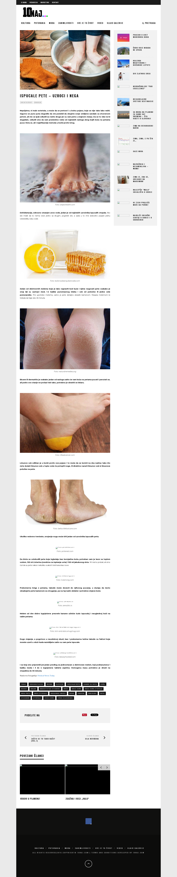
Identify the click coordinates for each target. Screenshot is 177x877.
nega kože (76, 688)
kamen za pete (90, 684)
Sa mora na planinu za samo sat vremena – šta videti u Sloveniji (143, 115)
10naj (23, 684)
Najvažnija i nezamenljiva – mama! (140, 166)
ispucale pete (73, 684)
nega (66, 688)
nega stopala (40, 693)
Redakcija (34, 2)
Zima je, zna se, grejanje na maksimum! (141, 179)
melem (33, 688)
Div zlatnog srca (142, 73)
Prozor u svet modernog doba (141, 36)
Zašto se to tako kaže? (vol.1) (43, 739)
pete (102, 693)
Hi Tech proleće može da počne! (141, 203)
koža (103, 684)
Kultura (25, 23)
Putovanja (39, 23)
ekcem (49, 684)
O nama (24, 2)
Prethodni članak (38, 736)
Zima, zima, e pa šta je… (143, 139)
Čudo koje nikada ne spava (142, 48)
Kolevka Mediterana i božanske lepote (141, 62)
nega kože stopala (93, 688)
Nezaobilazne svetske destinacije (143, 100)
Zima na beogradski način (143, 126)
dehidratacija (36, 684)
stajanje (25, 698)
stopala (37, 698)
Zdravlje (37, 102)
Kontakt (55, 2)
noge (71, 693)
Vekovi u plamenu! (30, 798)
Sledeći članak (93, 736)
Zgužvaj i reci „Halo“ (77, 798)
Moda (52, 23)
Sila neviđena (92, 738)
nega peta (25, 693)
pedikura (92, 693)
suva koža (49, 698)
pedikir (81, 693)
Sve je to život (85, 23)
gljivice (59, 684)
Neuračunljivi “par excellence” (143, 87)
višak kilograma (65, 698)
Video (100, 23)
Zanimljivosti (66, 23)
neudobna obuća (58, 693)
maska (24, 688)
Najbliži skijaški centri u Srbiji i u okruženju (142, 217)
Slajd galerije (115, 23)
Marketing (45, 2)
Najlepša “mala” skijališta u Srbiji (142, 190)
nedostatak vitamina (50, 688)
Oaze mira (138, 151)
